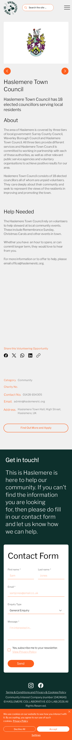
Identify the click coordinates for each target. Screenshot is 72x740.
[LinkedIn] (30, 355)
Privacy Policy (20, 721)
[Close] (67, 714)
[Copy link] (38, 355)
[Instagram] (30, 685)
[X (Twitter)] (14, 355)
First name (14, 569)
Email (11, 586)
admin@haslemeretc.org (29, 401)
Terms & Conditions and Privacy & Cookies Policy (36, 692)
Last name (44, 569)
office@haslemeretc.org (27, 263)
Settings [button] (36, 735)
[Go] (7, 71)
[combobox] (36, 610)
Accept (53, 729)
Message (13, 621)
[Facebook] (6, 355)
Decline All (19, 729)
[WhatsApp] (22, 355)
